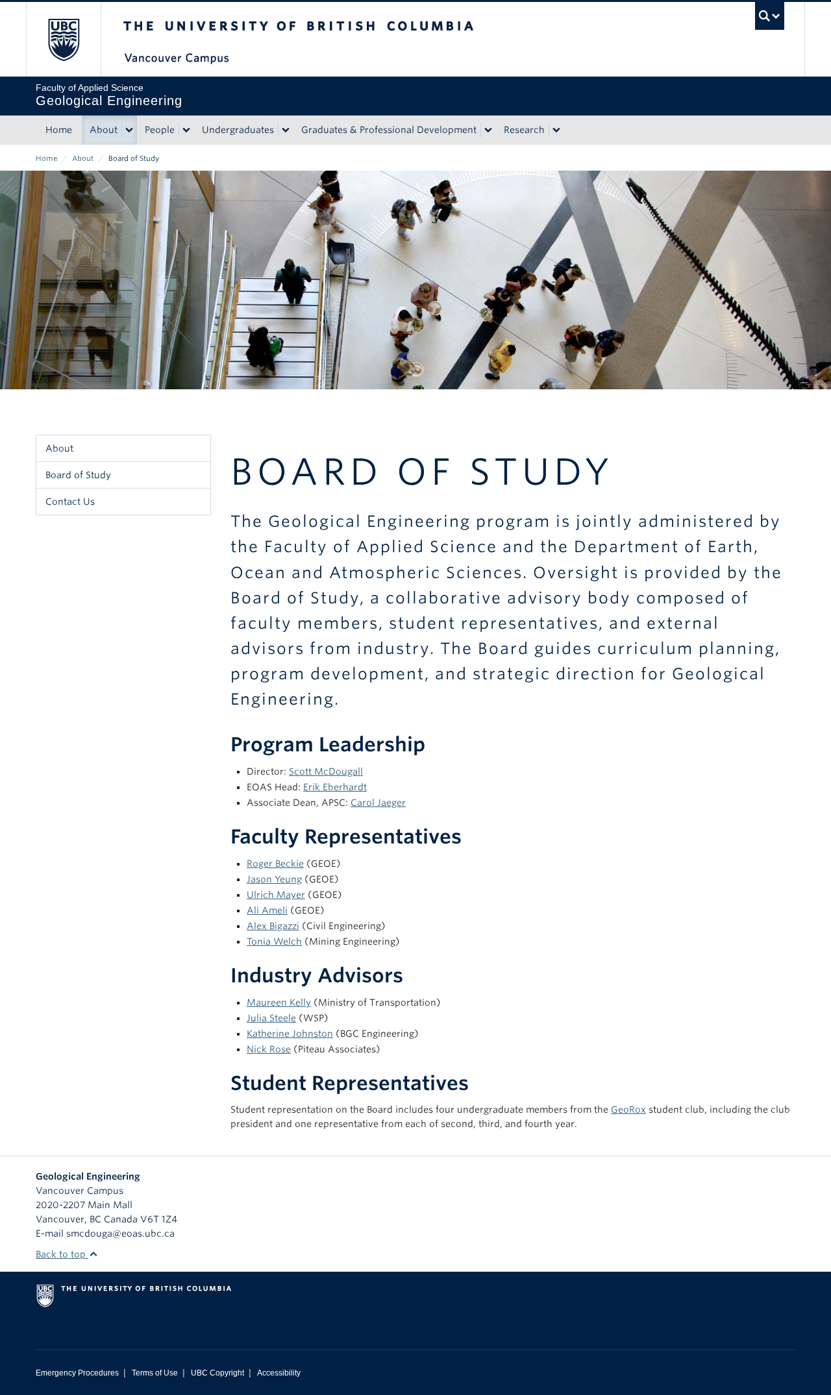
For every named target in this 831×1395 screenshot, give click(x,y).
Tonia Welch (274, 941)
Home (58, 130)
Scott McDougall (326, 771)
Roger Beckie (275, 863)
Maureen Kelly (279, 1002)
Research (524, 130)
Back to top (62, 1254)
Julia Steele (271, 1018)
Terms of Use (155, 1372)
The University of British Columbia (63, 39)
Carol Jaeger (378, 802)
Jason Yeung (274, 879)
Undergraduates (238, 130)
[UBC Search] (769, 16)
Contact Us (70, 501)
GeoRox (628, 1109)
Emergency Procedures (77, 1372)
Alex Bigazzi (273, 926)
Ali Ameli (267, 910)
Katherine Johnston (290, 1033)
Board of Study (78, 475)
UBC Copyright (217, 1372)
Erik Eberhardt (335, 787)
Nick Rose (269, 1049)
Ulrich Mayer (276, 895)
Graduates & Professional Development (389, 130)
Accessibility (279, 1372)
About (104, 130)
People (160, 130)
